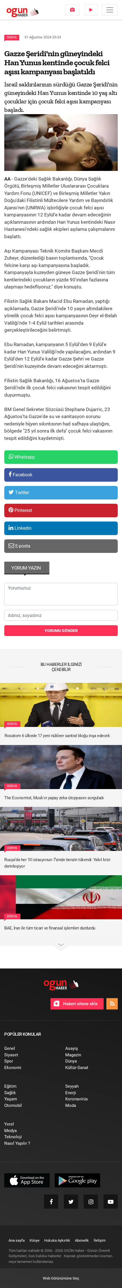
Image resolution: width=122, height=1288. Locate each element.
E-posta (22, 546)
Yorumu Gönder (61, 630)
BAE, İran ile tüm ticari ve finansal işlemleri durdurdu (49, 928)
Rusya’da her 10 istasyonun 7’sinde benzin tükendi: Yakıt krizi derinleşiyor (57, 863)
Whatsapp (24, 457)
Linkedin (22, 528)
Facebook (22, 474)
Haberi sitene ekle (80, 1003)
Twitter (21, 492)
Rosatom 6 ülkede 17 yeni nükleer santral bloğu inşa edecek (57, 735)
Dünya (12, 37)
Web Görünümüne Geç (61, 1278)
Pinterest (22, 510)
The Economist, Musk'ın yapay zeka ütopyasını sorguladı (54, 797)
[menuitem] (72, 10)
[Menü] (110, 10)
